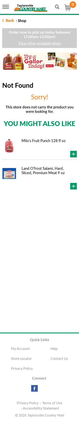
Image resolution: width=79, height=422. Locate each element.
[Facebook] (34, 390)
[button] (37, 62)
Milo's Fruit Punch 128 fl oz (44, 141)
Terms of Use (52, 403)
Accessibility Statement (41, 408)
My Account (20, 349)
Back (9, 20)
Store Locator (21, 358)
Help (54, 349)
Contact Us (59, 358)
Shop (22, 21)
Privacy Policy (22, 368)
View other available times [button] (39, 43)
